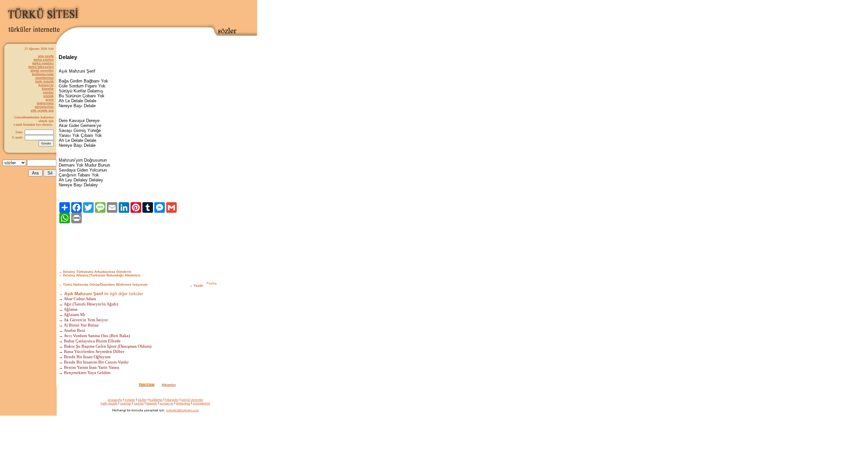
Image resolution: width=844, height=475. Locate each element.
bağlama (156, 399)
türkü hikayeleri (41, 67)
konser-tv (46, 85)
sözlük (48, 96)
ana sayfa (46, 56)
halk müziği (44, 81)
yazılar (48, 92)
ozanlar (125, 403)
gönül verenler (42, 70)
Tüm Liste (147, 385)
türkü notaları (43, 63)
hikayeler (172, 399)
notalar (130, 399)
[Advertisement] (169, 12)
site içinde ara (42, 110)
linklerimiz (45, 103)
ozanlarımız (44, 77)
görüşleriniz (44, 107)
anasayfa (115, 399)
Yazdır (198, 285)
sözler (142, 399)
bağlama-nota (43, 74)
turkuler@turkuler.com (182, 410)
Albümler (169, 385)
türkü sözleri (44, 59)
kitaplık (48, 88)
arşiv (49, 99)
